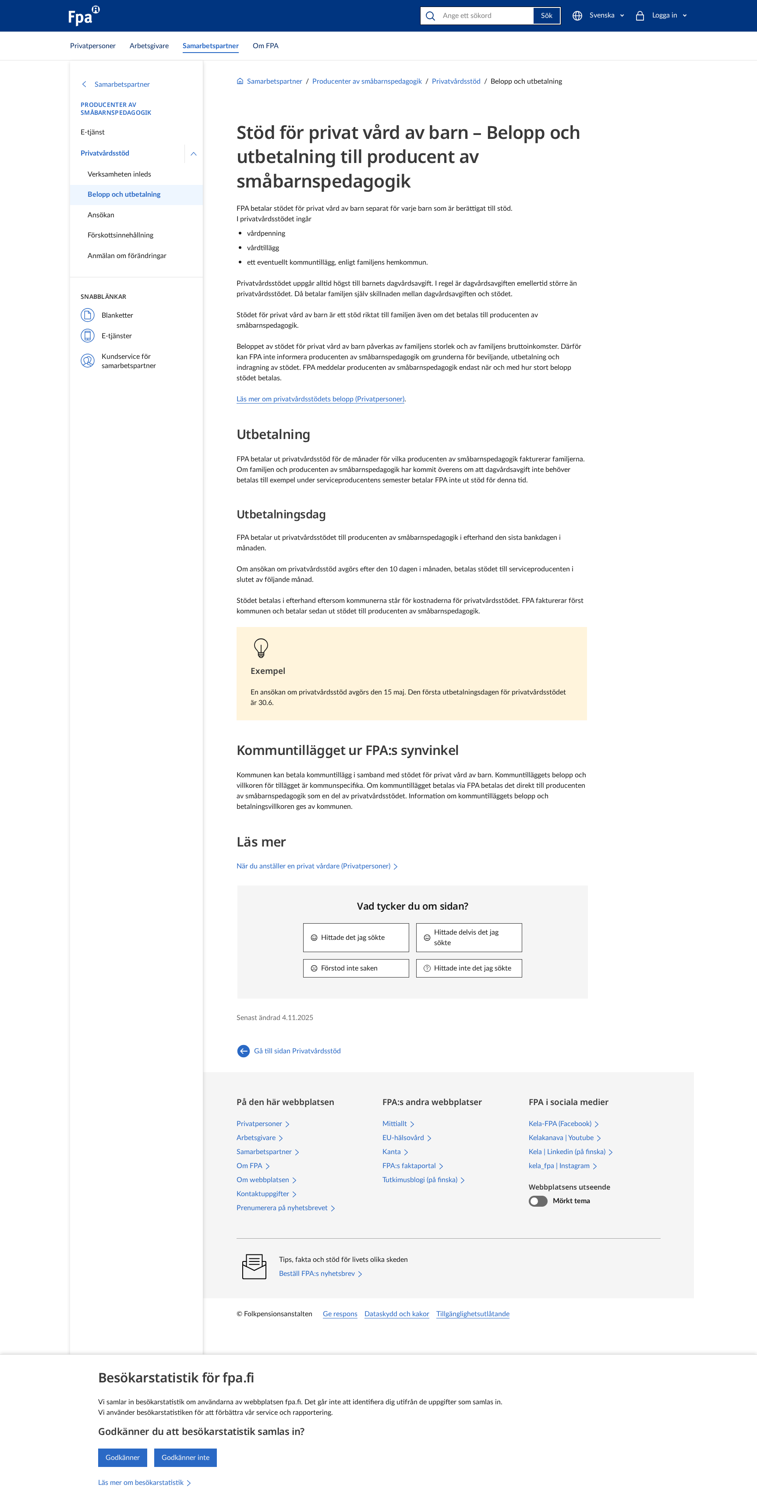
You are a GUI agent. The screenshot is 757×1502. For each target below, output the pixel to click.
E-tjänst (93, 132)
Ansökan (101, 215)
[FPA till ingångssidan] (84, 15)
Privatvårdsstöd (105, 153)
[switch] (538, 1201)
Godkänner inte (185, 1457)
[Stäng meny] (193, 154)
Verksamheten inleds (119, 174)
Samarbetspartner (122, 84)
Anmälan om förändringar (127, 255)
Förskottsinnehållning (120, 235)
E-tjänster (117, 336)
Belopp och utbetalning (124, 194)
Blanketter (117, 315)
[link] (93, 46)
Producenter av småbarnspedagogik (116, 108)
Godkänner (123, 1457)
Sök (546, 15)
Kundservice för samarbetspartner (129, 361)
